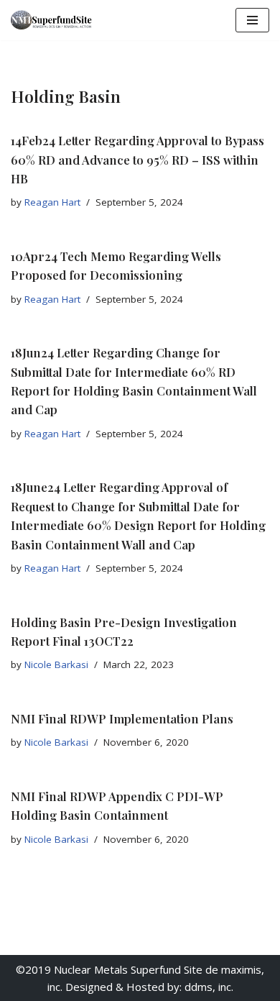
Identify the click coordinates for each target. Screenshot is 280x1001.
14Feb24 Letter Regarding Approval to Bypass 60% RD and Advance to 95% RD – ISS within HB (137, 159)
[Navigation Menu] (252, 20)
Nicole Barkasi (56, 664)
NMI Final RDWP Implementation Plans (122, 718)
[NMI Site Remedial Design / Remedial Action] (54, 20)
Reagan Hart (52, 202)
